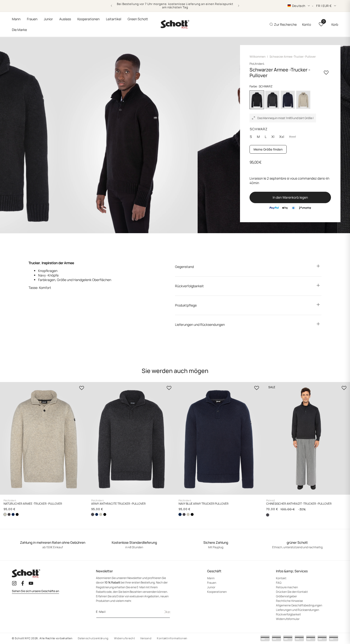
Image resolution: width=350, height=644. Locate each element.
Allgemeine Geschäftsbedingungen (299, 605)
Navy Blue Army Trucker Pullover (204, 503)
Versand (145, 638)
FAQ (278, 583)
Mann (211, 578)
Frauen (211, 583)
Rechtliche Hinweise (289, 601)
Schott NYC (22, 638)
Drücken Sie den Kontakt (292, 592)
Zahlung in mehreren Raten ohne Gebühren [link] (52, 543)
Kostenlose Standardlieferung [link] (134, 543)
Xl (273, 137)
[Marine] (288, 100)
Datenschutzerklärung (93, 638)
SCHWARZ (259, 129)
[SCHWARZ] (17, 514)
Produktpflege (186, 305)
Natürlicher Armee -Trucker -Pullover (33, 503)
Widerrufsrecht (124, 638)
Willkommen (257, 57)
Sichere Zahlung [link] (215, 543)
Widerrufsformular (288, 619)
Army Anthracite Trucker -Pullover (118, 503)
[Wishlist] (81, 388)
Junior (211, 587)
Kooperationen (217, 592)
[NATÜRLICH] (303, 100)
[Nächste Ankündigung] (238, 5)
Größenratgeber (286, 596)
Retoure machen (287, 587)
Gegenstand (184, 266)
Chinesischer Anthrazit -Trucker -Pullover (299, 503)
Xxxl (294, 137)
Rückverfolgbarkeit (189, 286)
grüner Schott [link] (297, 543)
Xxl (281, 137)
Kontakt (281, 578)
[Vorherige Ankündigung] (111, 5)
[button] (16, 19)
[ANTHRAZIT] (272, 100)
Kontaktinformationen (172, 638)
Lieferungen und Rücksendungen (200, 324)
